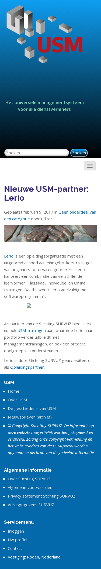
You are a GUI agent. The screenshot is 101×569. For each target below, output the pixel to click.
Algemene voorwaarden (30, 487)
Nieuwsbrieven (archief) (30, 417)
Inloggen (16, 531)
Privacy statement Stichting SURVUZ (41, 496)
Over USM (17, 399)
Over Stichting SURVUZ (29, 478)
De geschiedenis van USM (32, 408)
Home (13, 391)
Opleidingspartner (27, 367)
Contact (15, 548)
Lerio (8, 256)
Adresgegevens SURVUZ (31, 504)
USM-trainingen (31, 330)
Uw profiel (17, 539)
